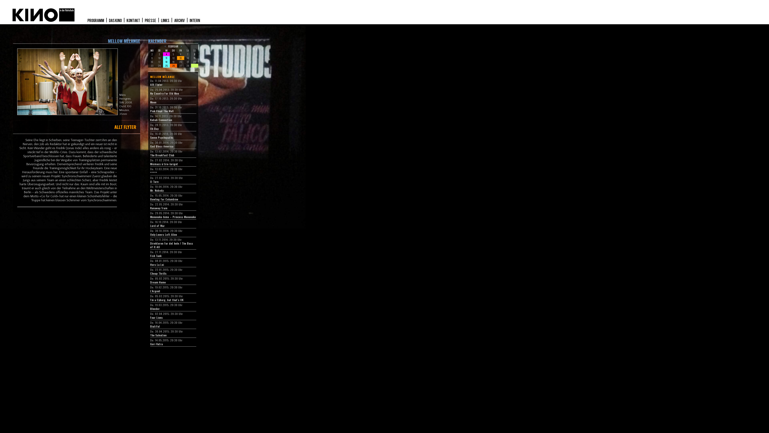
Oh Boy (154, 129)
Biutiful (155, 326)
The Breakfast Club (162, 155)
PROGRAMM (96, 20)
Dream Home (158, 282)
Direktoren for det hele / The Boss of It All (171, 245)
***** (153, 173)
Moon (153, 102)
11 (166, 58)
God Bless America (161, 146)
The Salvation (158, 335)
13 (181, 58)
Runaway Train (158, 208)
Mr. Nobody (157, 190)
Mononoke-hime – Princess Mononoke (173, 217)
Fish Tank (156, 256)
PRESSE (150, 20)
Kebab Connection (161, 120)
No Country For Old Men (164, 93)
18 (166, 62)
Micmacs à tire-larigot (164, 164)
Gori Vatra (156, 344)
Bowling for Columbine (164, 199)
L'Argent (155, 291)
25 (166, 65)
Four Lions (156, 317)
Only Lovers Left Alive (163, 234)
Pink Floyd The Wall (162, 111)
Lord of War (157, 226)
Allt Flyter (156, 84)
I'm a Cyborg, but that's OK (167, 300)
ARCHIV (179, 20)
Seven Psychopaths (161, 137)
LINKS (165, 20)
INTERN (195, 20)
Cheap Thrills (158, 273)
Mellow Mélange (162, 77)
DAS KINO (115, 20)
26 (173, 65)
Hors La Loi (157, 264)
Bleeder (155, 309)
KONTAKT (133, 20)
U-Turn (154, 181)
